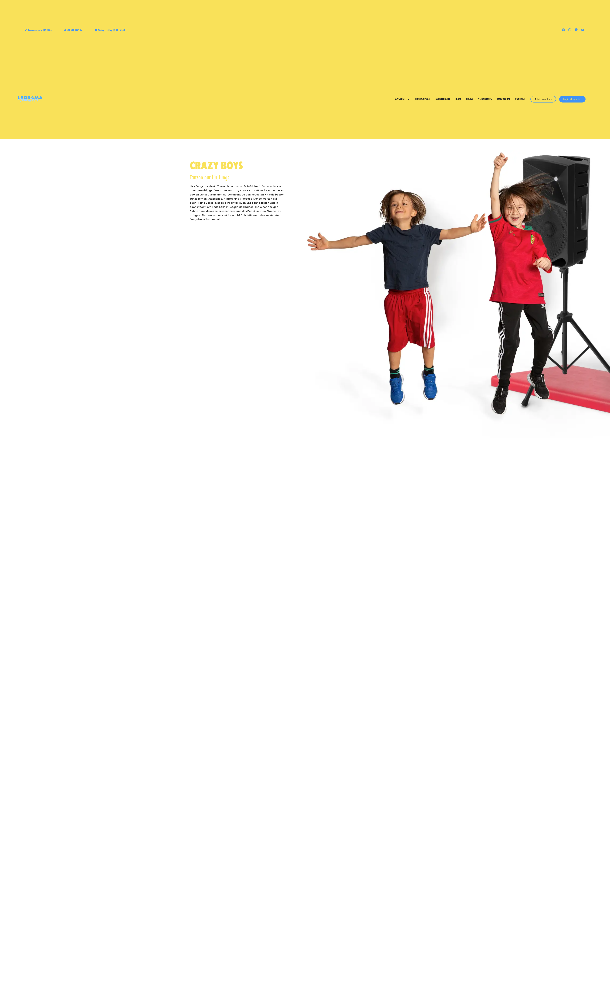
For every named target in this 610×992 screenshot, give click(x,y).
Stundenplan (422, 99)
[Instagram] (570, 30)
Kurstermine (442, 99)
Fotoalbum (503, 99)
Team (458, 99)
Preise (469, 99)
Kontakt (520, 99)
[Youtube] (583, 30)
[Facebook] (576, 30)
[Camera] (563, 30)
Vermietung (485, 99)
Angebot (400, 99)
